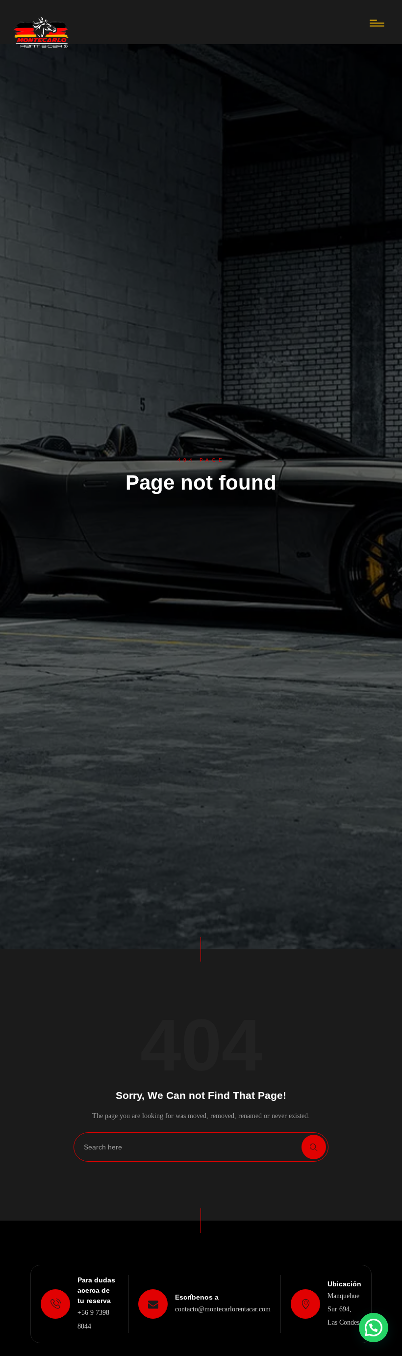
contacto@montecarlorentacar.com (223, 1309)
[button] (373, 1327)
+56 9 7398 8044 (93, 1319)
